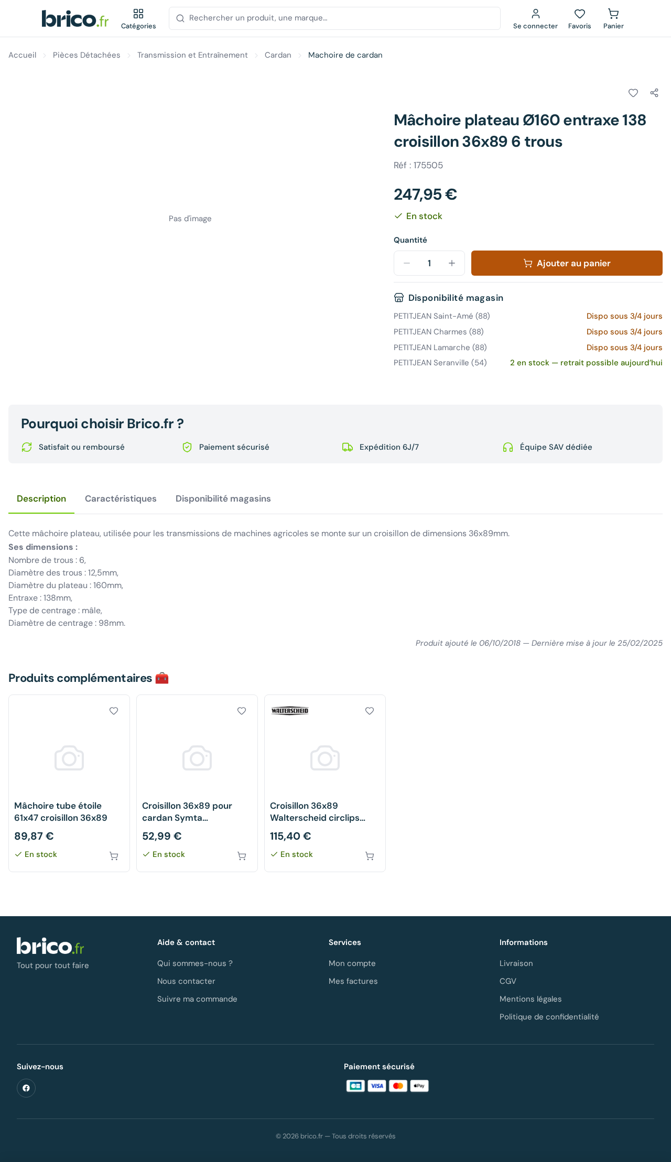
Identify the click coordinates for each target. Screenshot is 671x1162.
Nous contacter (186, 981)
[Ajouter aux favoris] (633, 92)
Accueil (22, 55)
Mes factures (353, 981)
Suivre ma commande (197, 999)
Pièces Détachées (87, 55)
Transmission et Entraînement (192, 55)
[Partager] (654, 92)
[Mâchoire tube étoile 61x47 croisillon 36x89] (69, 783)
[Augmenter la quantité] (451, 263)
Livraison (516, 963)
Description (41, 498)
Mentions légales (531, 999)
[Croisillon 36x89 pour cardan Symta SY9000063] (197, 783)
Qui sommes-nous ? (195, 963)
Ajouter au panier (574, 263)
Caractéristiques (121, 498)
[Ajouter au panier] (113, 855)
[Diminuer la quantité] (406, 263)
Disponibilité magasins (223, 498)
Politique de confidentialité (549, 1017)
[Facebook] (26, 1088)
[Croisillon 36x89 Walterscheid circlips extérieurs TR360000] (325, 783)
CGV (508, 981)
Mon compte (352, 963)
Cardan (278, 55)
